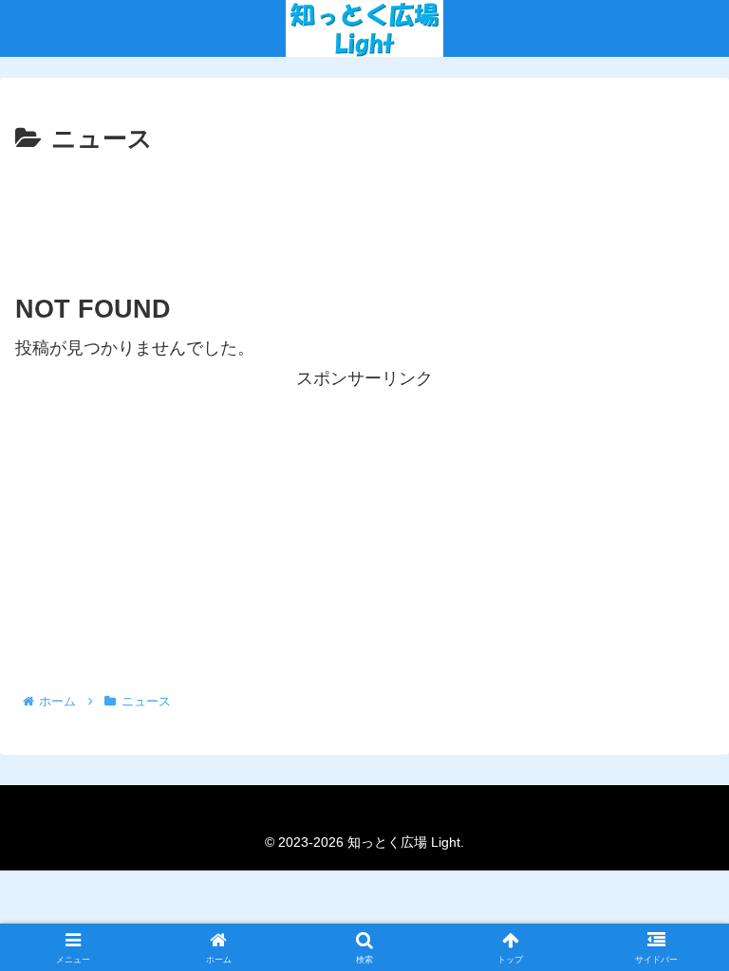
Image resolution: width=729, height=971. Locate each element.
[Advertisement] (364, 213)
